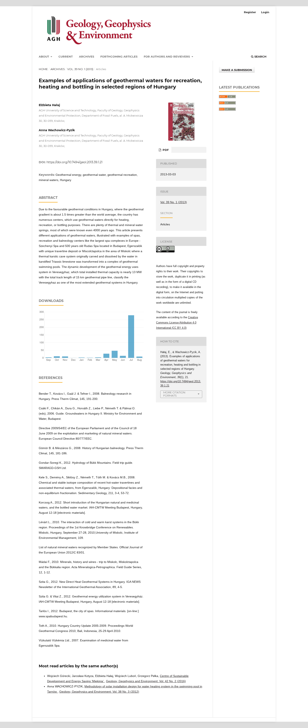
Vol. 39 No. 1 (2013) (80, 69)
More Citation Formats (174, 394)
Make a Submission (237, 70)
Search (260, 56)
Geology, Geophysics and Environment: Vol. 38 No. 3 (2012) (99, 691)
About (44, 56)
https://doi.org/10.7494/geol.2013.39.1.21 (74, 162)
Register (250, 12)
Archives (86, 56)
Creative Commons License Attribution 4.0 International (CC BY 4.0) (177, 322)
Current (65, 56)
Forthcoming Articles (118, 56)
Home (43, 69)
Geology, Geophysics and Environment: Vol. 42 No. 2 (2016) (146, 681)
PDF (165, 150)
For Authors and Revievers (167, 56)
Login (265, 12)
